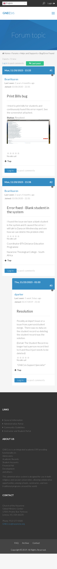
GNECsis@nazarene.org (13, 524)
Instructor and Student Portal (17, 431)
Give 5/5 (18, 153)
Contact (36, 543)
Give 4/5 (16, 153)
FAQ (16, 543)
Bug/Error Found (47, 53)
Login (50, 3)
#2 (51, 182)
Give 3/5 (13, 153)
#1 (51, 70)
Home (7, 53)
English (9, 3)
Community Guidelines (14, 427)
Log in (4, 63)
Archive (25, 543)
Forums (15, 53)
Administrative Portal (13, 423)
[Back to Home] (15, 12)
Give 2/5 (10, 153)
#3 (51, 285)
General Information (13, 420)
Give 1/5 (8, 153)
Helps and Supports (29, 53)
